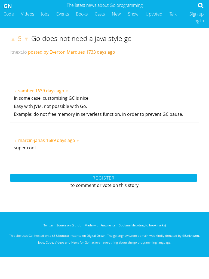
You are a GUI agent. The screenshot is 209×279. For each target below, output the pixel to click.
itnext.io (18, 52)
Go (31, 235)
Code (9, 14)
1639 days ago (49, 91)
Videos (27, 14)
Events (62, 14)
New (116, 14)
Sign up (196, 14)
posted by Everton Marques (56, 52)
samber (26, 91)
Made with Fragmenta (100, 225)
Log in (198, 21)
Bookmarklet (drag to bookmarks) (142, 225)
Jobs (45, 14)
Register (104, 178)
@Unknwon (190, 235)
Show (133, 14)
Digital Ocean (96, 235)
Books (82, 14)
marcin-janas (31, 140)
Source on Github (69, 225)
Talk (173, 14)
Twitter (48, 225)
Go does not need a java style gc (81, 38)
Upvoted (154, 14)
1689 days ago (60, 140)
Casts (100, 14)
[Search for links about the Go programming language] (202, 7)
